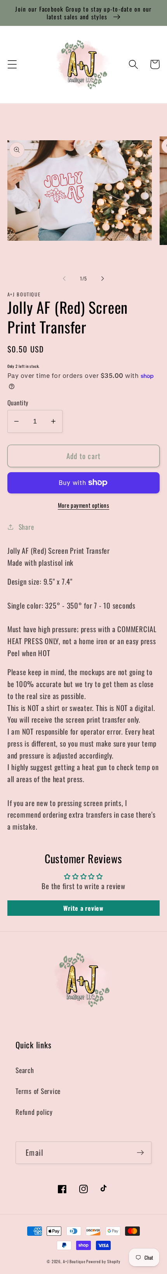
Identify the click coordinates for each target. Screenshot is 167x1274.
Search (25, 1070)
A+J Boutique (74, 1261)
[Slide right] (102, 278)
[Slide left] (64, 278)
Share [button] (26, 527)
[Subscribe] (140, 1152)
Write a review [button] (83, 908)
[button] (12, 64)
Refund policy (34, 1112)
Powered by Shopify (103, 1261)
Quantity (17, 402)
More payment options (84, 505)
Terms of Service (38, 1091)
